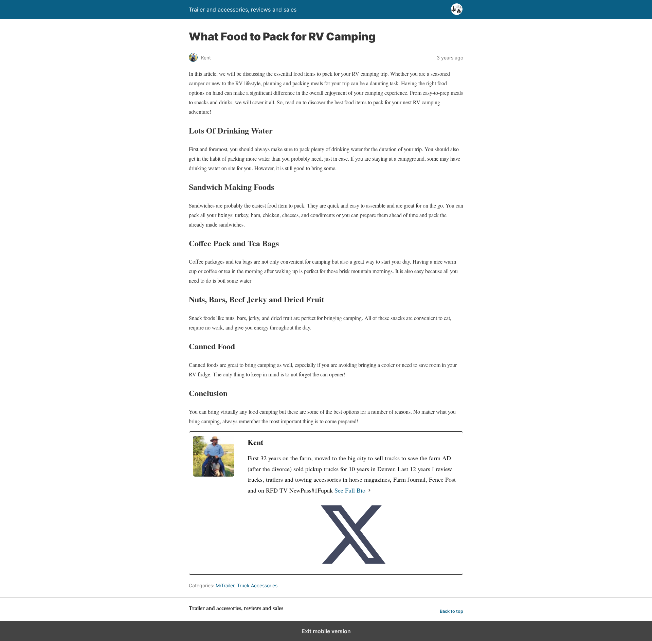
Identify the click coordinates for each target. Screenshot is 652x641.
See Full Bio (349, 490)
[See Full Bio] (369, 490)
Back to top (451, 611)
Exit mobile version (326, 631)
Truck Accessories (257, 585)
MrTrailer (225, 585)
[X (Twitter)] (353, 535)
